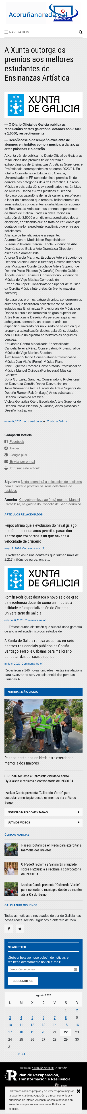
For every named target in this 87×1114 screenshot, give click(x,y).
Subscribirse (23, 981)
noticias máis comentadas (28, 812)
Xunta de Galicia (57, 421)
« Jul (21, 1054)
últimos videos (19, 822)
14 (54, 1025)
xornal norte (34, 421)
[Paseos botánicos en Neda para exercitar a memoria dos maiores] (43, 726)
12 (32, 1025)
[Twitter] (20, 929)
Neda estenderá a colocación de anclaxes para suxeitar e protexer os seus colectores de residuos (43, 486)
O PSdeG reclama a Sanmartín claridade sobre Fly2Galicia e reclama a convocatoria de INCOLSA (51, 869)
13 (43, 1025)
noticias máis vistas (23, 692)
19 (32, 1032)
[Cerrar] (78, 1091)
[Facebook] (8, 929)
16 (77, 1025)
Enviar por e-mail (22, 461)
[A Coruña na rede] (43, 19)
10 (10, 1025)
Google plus (18, 455)
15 (66, 1025)
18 (21, 1032)
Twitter (14, 448)
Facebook (16, 441)
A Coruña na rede (43, 1068)
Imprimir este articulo (24, 468)
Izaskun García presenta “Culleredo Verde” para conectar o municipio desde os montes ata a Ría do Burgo (40, 798)
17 (10, 1032)
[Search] (81, 33)
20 (43, 1032)
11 (21, 1025)
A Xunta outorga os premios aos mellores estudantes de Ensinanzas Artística (39, 64)
